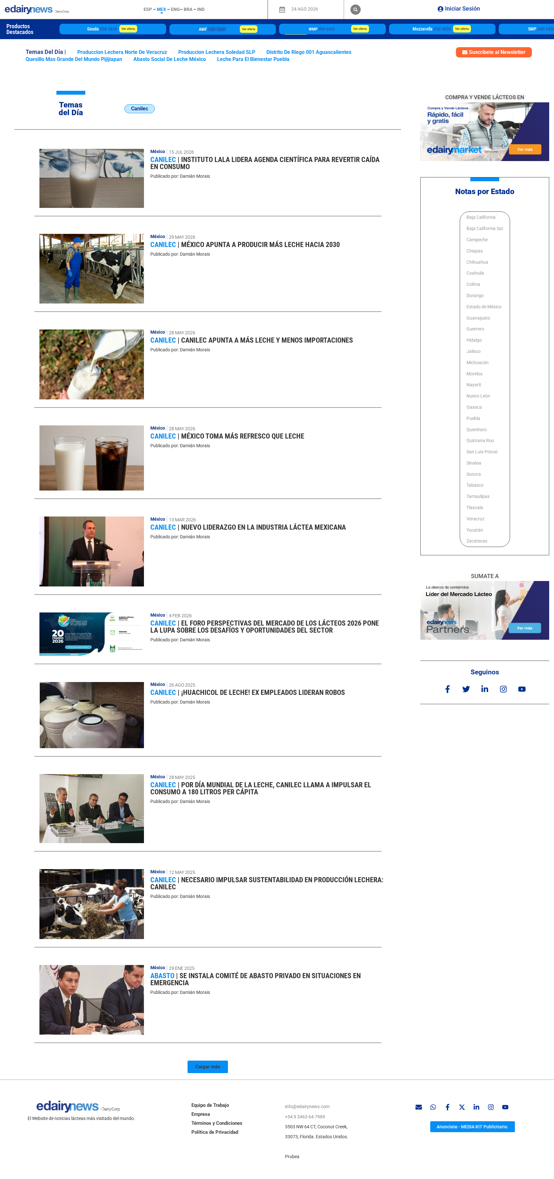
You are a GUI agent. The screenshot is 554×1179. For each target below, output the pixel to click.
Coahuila (475, 273)
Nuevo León (478, 395)
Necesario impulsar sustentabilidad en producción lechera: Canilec (266, 883)
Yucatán (474, 530)
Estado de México (483, 306)
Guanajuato (478, 317)
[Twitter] (466, 689)
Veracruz (475, 518)
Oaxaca (474, 407)
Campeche (477, 239)
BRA (188, 9)
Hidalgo (474, 340)
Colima (473, 284)
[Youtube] (522, 689)
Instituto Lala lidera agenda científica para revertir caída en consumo (265, 163)
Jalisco (473, 351)
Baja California (481, 217)
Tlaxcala (474, 507)
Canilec (164, 160)
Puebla (473, 418)
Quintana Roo (480, 440)
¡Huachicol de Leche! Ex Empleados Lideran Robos (263, 692)
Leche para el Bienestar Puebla (253, 59)
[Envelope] (418, 1107)
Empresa (200, 1114)
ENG (175, 9)
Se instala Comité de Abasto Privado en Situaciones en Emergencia (255, 979)
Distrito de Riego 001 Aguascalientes (308, 52)
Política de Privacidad (214, 1132)
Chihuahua (477, 262)
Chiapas (474, 250)
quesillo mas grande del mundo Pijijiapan (74, 59)
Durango (475, 295)
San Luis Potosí (481, 451)
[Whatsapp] (433, 1107)
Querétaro (476, 429)
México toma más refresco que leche (242, 436)
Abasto (163, 976)
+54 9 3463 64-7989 (305, 1116)
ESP (148, 9)
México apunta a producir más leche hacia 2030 (260, 245)
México (157, 151)
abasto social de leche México (169, 59)
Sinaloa (473, 463)
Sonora (473, 474)
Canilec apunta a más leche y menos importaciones (267, 340)
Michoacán (477, 362)
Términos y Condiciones (216, 1123)
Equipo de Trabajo (210, 1105)
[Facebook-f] (447, 689)
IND (201, 9)
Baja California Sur (484, 228)
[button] (355, 9)
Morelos (474, 373)
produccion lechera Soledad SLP (216, 52)
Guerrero (475, 328)
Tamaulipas (478, 496)
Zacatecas (476, 540)
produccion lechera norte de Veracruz (122, 52)
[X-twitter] (462, 1107)
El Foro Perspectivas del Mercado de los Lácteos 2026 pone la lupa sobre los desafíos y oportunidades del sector (264, 626)
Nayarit (473, 384)
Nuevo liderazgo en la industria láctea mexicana (263, 527)
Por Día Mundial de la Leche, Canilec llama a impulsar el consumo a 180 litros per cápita (260, 788)
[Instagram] (503, 689)
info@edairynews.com (307, 1106)
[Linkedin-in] (484, 689)
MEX (161, 9)
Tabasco (474, 485)
